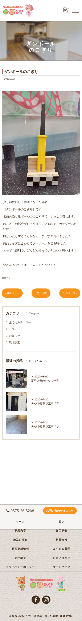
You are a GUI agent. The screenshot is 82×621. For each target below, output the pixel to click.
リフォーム (16, 329)
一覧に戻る (41, 293)
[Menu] (75, 10)
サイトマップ (61, 566)
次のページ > (69, 293)
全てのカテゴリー (20, 322)
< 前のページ (12, 293)
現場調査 (14, 342)
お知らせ (6, 277)
